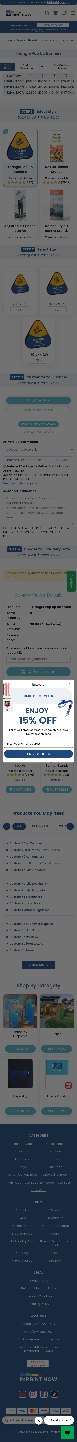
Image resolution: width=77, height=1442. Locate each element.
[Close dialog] (70, 683)
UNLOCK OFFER (38, 754)
